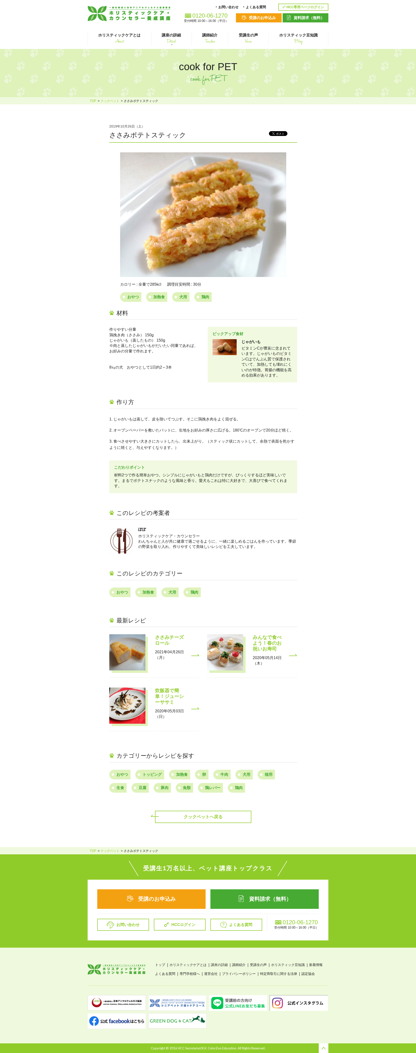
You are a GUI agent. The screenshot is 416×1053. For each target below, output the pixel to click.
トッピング (152, 774)
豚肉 (165, 788)
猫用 (269, 774)
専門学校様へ (190, 974)
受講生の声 (258, 965)
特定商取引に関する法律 (278, 974)
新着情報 (316, 965)
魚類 (187, 788)
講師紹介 (239, 965)
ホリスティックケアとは (188, 965)
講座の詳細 (219, 965)
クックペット (110, 101)
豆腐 (142, 788)
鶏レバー (213, 788)
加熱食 (159, 297)
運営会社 (211, 974)
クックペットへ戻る (203, 816)
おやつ (133, 297)
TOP (93, 101)
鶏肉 (205, 297)
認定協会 (308, 974)
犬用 (183, 297)
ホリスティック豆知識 (288, 965)
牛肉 (224, 774)
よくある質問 (165, 974)
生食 (120, 788)
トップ (160, 965)
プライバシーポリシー (239, 974)
